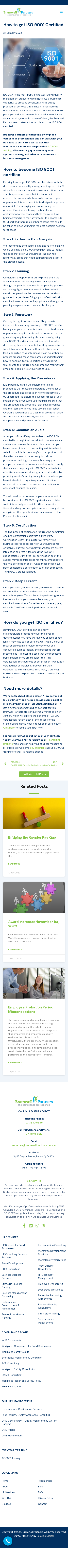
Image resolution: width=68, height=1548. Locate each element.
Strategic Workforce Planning (13, 1316)
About (5, 1486)
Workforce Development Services (52, 1252)
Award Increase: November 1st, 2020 (33, 924)
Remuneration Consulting (52, 1245)
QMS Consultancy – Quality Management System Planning (29, 1422)
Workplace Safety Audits (15, 1352)
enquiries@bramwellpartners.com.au (34, 1145)
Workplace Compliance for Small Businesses (26, 1346)
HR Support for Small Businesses (13, 1247)
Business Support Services (11, 1276)
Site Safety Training (49, 1313)
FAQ (40, 1492)
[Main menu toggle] (61, 11)
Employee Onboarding (50, 1284)
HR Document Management (45, 1276)
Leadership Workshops (50, 1289)
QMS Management (12, 1435)
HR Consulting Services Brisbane (14, 1256)
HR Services (8, 1492)
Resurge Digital (45, 1536)
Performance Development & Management (10, 1305)
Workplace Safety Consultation (19, 1369)
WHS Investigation (12, 1386)
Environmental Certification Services (22, 1409)
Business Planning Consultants (47, 1306)
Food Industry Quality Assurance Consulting (26, 1415)
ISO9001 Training (11, 1458)
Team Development (13, 1263)
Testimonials (45, 1480)
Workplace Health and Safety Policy (21, 1380)
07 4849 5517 (34, 1134)
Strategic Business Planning (12, 1285)
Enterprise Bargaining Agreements (50, 1297)
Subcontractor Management (46, 1321)
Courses (6, 1504)
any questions (38, 747)
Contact (42, 1504)
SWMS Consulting (11, 1375)
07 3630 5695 (34, 1122)
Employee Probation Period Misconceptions (30, 1009)
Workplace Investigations (52, 1260)
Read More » (15, 864)
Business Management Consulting (14, 1295)
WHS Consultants (11, 1340)
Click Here (9, 727)
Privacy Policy (45, 1498)
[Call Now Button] (7, 1541)
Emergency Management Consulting (22, 1357)
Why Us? (6, 1498)
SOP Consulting (10, 1363)
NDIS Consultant (11, 1269)
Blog (40, 1486)
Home (5, 1480)
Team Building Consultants (45, 1267)
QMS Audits (8, 1429)
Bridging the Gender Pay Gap (32, 837)
